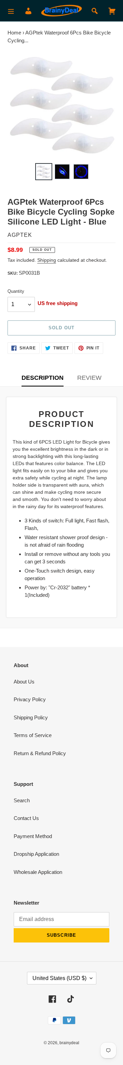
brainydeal (69, 1042)
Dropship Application (36, 854)
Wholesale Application (38, 872)
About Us (24, 682)
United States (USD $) (59, 978)
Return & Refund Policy (40, 753)
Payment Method (33, 836)
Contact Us (26, 818)
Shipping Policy (31, 717)
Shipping (46, 260)
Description (43, 377)
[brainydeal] (61, 11)
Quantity (16, 291)
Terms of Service (33, 735)
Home (14, 32)
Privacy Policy (30, 699)
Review (89, 377)
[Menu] (10, 10)
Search (22, 800)
